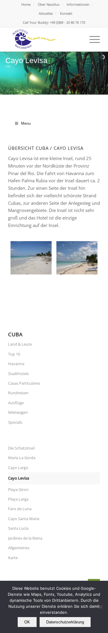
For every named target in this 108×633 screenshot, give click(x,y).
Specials (15, 422)
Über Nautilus (48, 4)
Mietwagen (18, 412)
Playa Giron (18, 489)
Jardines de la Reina (25, 538)
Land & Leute (20, 344)
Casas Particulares (24, 383)
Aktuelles (46, 13)
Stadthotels (18, 373)
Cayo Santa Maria (23, 518)
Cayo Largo (18, 467)
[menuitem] (26, 4)
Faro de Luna (20, 508)
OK (27, 622)
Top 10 (14, 354)
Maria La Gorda (21, 457)
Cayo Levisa (18, 478)
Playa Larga (18, 499)
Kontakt (66, 13)
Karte (13, 557)
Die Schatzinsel (21, 448)
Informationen (78, 4)
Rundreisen (18, 392)
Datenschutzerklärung (65, 622)
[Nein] (101, 607)
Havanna (16, 363)
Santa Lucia (18, 528)
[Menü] (91, 39)
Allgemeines (18, 547)
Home (26, 4)
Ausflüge (16, 402)
